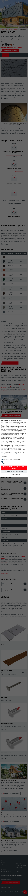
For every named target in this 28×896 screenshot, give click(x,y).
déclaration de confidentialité (12, 450)
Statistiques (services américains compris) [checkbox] (11, 459)
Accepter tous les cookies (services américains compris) (14, 467)
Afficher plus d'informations (13, 474)
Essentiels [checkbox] (5, 456)
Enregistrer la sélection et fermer (14, 471)
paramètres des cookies (13, 453)
